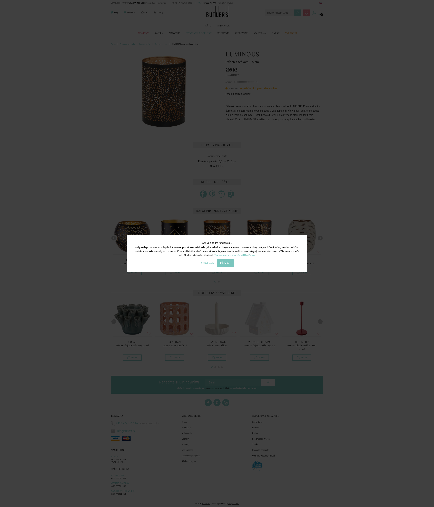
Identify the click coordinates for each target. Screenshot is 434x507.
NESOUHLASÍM (207, 263)
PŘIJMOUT (225, 262)
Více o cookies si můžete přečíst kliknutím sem (234, 255)
